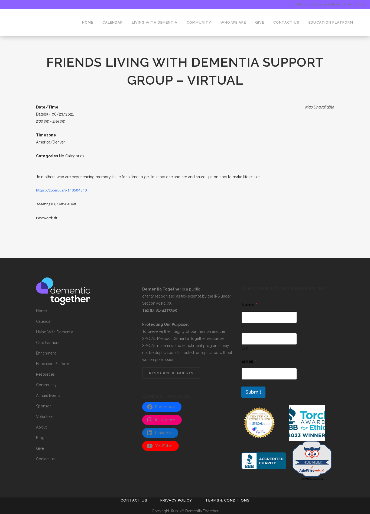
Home (41, 311)
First (245, 326)
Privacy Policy (176, 500)
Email (248, 361)
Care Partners (47, 342)
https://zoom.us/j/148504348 (61, 191)
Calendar (301, 4)
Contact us (45, 459)
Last (244, 348)
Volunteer (44, 416)
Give (347, 4)
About (41, 427)
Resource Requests (171, 373)
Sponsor (43, 406)
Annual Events (48, 395)
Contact (360, 4)
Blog (40, 438)
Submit (253, 392)
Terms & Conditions (227, 500)
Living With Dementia (54, 332)
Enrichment (46, 353)
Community (46, 385)
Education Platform (326, 4)
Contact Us (134, 500)
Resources (45, 374)
